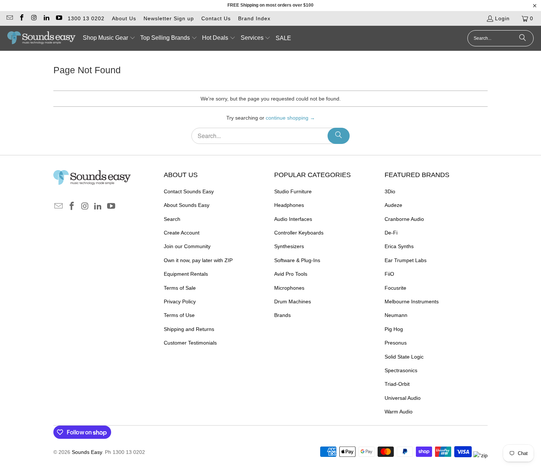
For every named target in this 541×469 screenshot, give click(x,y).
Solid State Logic (404, 357)
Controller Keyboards (298, 233)
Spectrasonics (401, 370)
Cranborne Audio (404, 219)
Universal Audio (403, 398)
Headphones (289, 205)
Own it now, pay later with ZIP (198, 260)
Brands (282, 315)
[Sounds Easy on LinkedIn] (46, 18)
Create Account (181, 233)
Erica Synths (399, 246)
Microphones (289, 288)
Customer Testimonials (190, 343)
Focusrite (395, 288)
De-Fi (391, 233)
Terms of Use (179, 315)
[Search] (523, 38)
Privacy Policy (180, 301)
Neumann (396, 315)
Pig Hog (394, 329)
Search (172, 219)
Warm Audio (399, 412)
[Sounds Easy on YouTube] (58, 18)
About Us (124, 18)
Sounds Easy (87, 452)
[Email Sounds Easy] (9, 18)
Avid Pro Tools (290, 274)
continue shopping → (290, 118)
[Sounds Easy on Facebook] (21, 18)
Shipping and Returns (189, 329)
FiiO (389, 274)
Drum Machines (292, 301)
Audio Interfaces (293, 219)
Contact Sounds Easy (189, 191)
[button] (109, 38)
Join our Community (187, 246)
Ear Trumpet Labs (406, 260)
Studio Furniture (293, 191)
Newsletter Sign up (169, 18)
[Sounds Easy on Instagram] (34, 18)
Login (502, 18)
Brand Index (254, 18)
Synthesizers (289, 246)
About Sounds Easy (186, 205)
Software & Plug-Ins (297, 260)
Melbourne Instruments (412, 301)
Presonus (396, 343)
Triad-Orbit (397, 384)
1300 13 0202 (86, 18)
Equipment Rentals (186, 274)
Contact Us (216, 18)
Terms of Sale (180, 288)
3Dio (390, 191)
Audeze (393, 205)
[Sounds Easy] (41, 38)
